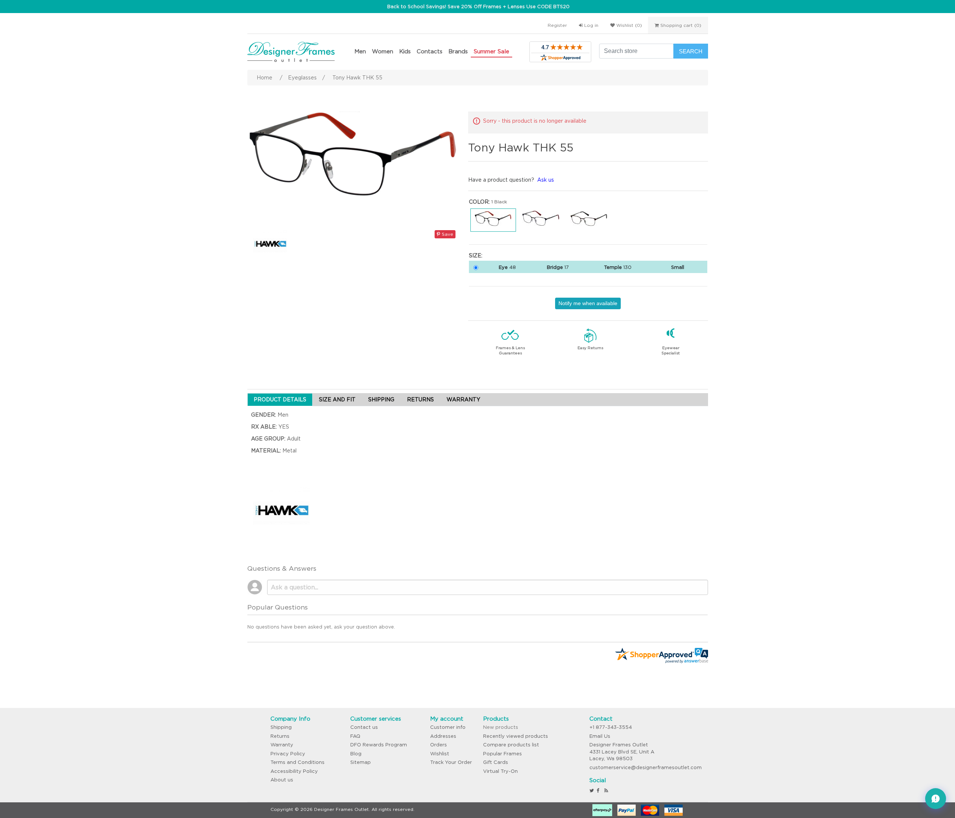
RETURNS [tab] (420, 399)
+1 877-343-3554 (610, 727)
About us (281, 780)
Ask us (545, 180)
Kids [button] (405, 51)
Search (690, 51)
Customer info (448, 727)
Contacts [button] (429, 51)
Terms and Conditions (297, 762)
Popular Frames (502, 753)
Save (446, 234)
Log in (590, 25)
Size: (475, 255)
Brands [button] (458, 51)
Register (557, 25)
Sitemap (360, 762)
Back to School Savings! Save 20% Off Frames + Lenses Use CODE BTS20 (478, 6)
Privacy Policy (287, 753)
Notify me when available (587, 303)
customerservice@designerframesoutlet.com (645, 767)
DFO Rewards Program (378, 745)
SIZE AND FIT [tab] (337, 399)
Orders (438, 745)
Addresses (443, 736)
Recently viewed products (515, 736)
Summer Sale (491, 51)
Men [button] (360, 51)
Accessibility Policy (294, 771)
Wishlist (439, 753)
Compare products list (511, 745)
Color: (479, 202)
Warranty (281, 745)
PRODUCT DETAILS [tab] (280, 399)
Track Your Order (451, 762)
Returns (279, 736)
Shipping (281, 727)
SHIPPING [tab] (381, 399)
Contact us (364, 727)
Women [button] (382, 51)
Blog (355, 753)
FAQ (355, 736)
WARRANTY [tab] (463, 399)
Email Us (599, 736)
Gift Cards (495, 762)
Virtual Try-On (500, 771)
